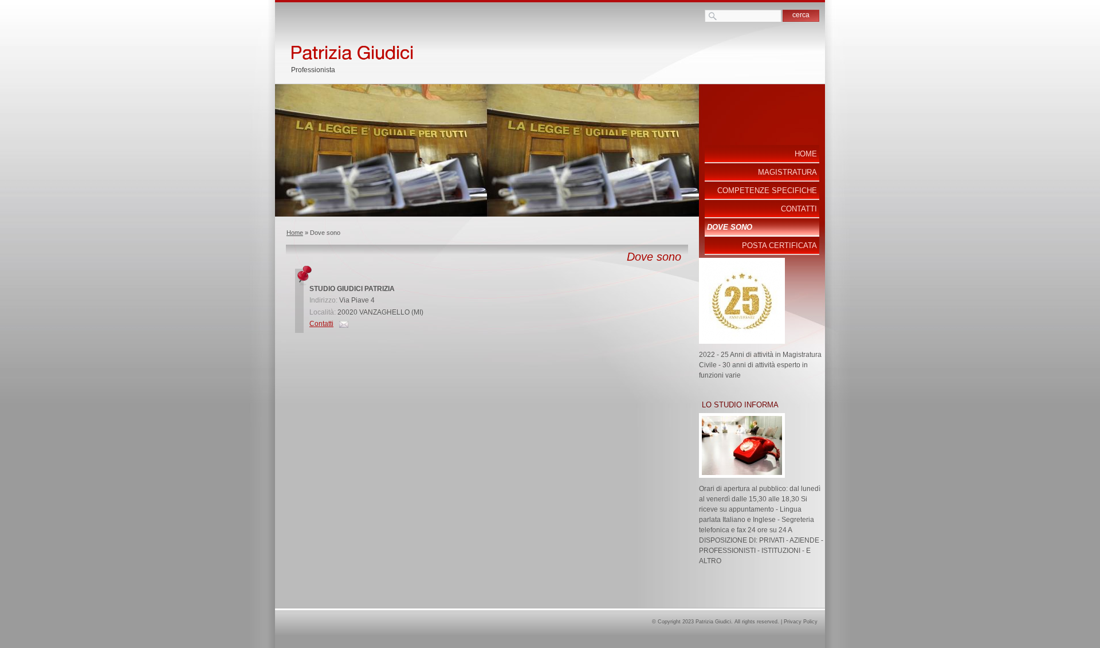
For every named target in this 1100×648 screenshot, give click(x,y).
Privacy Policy (801, 622)
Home (294, 232)
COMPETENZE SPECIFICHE (767, 190)
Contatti (321, 324)
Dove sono (729, 227)
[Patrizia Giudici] (448, 49)
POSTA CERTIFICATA (779, 245)
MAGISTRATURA (787, 172)
